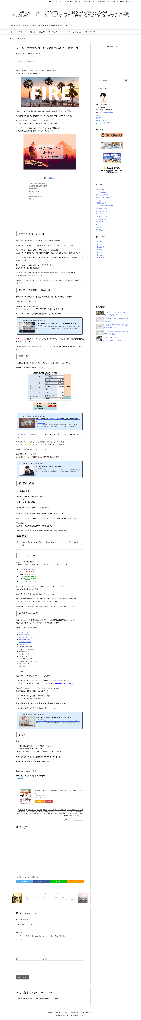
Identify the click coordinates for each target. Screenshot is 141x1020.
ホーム (52, 1)
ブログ (99, 222)
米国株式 (39, 813)
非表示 (52, 178)
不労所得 (28, 812)
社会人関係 (74, 1)
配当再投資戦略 (34, 191)
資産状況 (98, 115)
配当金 (72, 813)
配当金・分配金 (102, 195)
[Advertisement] (50, 213)
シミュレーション (35, 193)
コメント (18, 939)
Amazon (39, 801)
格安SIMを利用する (25, 639)
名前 (18, 959)
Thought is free (81, 1015)
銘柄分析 (101, 192)
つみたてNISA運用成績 (104, 205)
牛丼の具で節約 (23, 644)
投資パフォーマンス (103, 197)
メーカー (65, 815)
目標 (68, 810)
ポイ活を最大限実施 (25, 642)
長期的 (77, 813)
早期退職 (39, 810)
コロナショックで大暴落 (24, 434)
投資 (60, 813)
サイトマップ (92, 1)
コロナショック (75, 810)
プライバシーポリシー (112, 1)
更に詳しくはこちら (102, 120)
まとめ (31, 199)
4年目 (33, 812)
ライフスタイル (83, 1)
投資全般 (67, 1)
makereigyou (78, 820)
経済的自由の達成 (108, 112)
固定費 (23, 812)
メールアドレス (46, 959)
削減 (42, 812)
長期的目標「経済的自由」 (37, 183)
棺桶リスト (99, 118)
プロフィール (59, 1)
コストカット (32, 810)
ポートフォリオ (58, 812)
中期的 (34, 813)
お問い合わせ (101, 1)
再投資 (70, 815)
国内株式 (22, 813)
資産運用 (22, 38)
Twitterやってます (104, 123)
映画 (98, 227)
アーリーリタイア (60, 810)
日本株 (46, 812)
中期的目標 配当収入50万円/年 (39, 186)
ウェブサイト (20, 967)
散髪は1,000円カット (25, 634)
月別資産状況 (101, 203)
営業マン (79, 815)
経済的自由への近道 (35, 196)
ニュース (100, 213)
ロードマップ (54, 813)
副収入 (51, 812)
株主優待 (100, 200)
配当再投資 (51, 810)
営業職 (45, 810)
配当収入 (28, 813)
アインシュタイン (69, 812)
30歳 (67, 813)
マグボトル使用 (23, 632)
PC (98, 224)
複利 (64, 813)
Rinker (42, 795)
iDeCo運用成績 (101, 208)
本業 (74, 815)
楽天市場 (48, 801)
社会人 (38, 812)
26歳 (81, 813)
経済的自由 (46, 813)
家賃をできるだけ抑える (26, 637)
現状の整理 (33, 188)
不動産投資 (100, 230)
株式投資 (78, 812)
